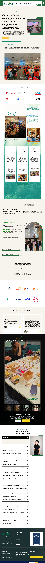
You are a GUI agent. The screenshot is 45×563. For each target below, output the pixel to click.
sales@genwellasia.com (27, 274)
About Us (17, 3)
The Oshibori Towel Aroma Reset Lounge (22, 555)
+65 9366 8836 (18, 274)
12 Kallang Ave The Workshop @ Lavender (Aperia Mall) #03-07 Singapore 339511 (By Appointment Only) (22, 541)
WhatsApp (38, 4)
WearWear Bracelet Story (22, 552)
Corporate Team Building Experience (8, 550)
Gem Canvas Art (21, 166)
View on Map (18, 544)
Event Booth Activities (7, 557)
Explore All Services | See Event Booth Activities (33, 144)
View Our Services (18, 420)
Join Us (22, 537)
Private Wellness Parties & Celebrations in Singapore (34, 153)
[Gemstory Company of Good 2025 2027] (36, 544)
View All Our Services (22, 184)
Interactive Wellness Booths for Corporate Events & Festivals (22, 153)
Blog (24, 3)
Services (21, 3)
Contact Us (31, 3)
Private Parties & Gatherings (6, 554)
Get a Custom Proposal (26, 420)
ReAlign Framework (20, 550)
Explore (27, 3)
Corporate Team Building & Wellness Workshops (10, 153)
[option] (10, 164)
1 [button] (21, 336)
